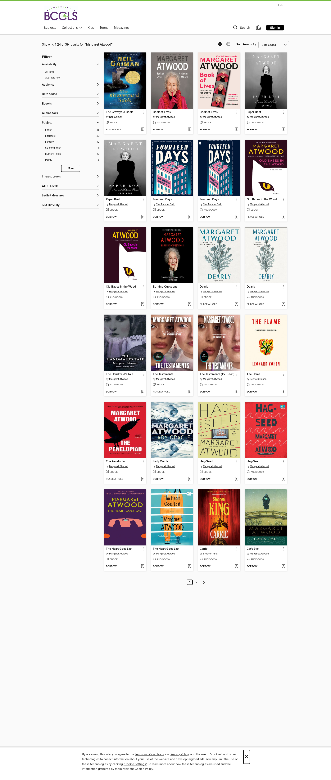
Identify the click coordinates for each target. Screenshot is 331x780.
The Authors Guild (165, 204)
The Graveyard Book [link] (119, 112)
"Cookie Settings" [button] (135, 764)
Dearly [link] (204, 287)
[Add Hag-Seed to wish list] (236, 479)
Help (280, 5)
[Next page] (204, 582)
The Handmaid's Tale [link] (119, 374)
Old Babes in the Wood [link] (262, 199)
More (71, 168)
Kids (91, 28)
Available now (52, 77)
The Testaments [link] (163, 374)
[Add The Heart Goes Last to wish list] (142, 566)
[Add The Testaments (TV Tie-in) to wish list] (236, 391)
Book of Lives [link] (162, 112)
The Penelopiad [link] (116, 461)
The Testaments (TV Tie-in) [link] (217, 374)
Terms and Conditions (149, 754)
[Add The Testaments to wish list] (189, 391)
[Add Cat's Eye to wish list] (283, 566)
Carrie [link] (203, 549)
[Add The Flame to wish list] (283, 391)
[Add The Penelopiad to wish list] (142, 479)
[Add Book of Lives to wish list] (189, 129)
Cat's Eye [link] (253, 549)
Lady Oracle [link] (160, 461)
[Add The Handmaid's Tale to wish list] (142, 391)
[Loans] (258, 28)
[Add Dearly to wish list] (236, 304)
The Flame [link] (253, 374)
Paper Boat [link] (254, 112)
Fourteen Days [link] (162, 199)
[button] (241, 28)
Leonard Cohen (258, 379)
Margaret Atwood (165, 117)
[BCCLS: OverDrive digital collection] (61, 13)
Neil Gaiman (115, 117)
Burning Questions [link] (165, 287)
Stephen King (210, 553)
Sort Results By (246, 44)
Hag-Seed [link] (206, 461)
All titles (49, 72)
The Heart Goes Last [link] (119, 549)
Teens (104, 28)
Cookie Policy (144, 769)
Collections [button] (70, 28)
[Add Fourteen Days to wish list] (189, 217)
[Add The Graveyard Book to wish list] (142, 129)
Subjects (50, 28)
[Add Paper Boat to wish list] (283, 129)
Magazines (121, 28)
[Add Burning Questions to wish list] (189, 304)
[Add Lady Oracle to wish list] (189, 479)
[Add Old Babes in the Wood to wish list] (283, 217)
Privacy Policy (179, 754)
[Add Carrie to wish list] (236, 566)
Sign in (275, 28)
